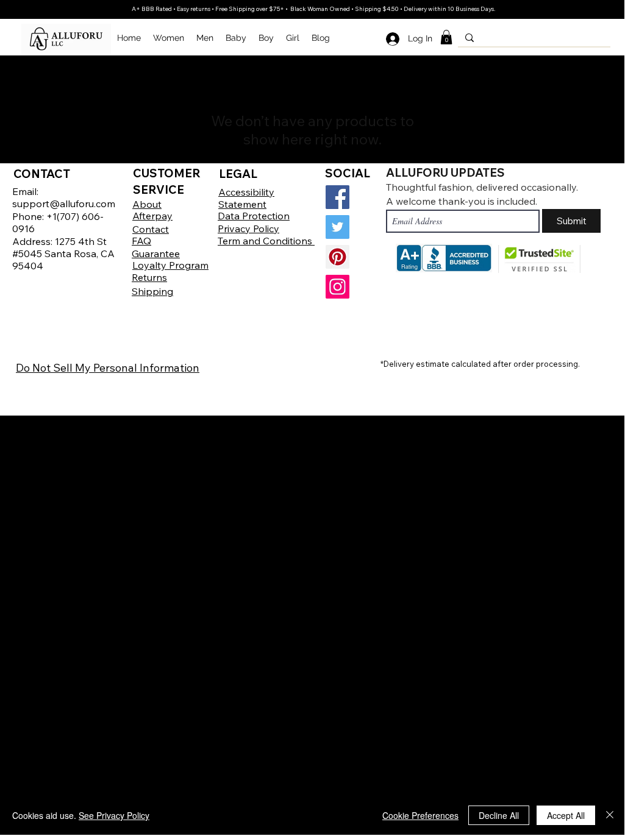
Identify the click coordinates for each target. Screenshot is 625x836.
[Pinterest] (337, 257)
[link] (446, 37)
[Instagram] (337, 287)
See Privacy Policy (114, 815)
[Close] (609, 815)
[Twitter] (337, 227)
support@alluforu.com (63, 203)
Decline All (499, 815)
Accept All (566, 815)
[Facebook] (337, 197)
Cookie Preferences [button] (420, 815)
